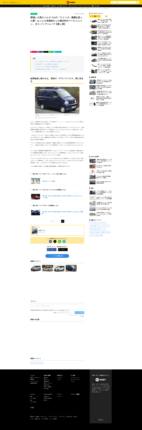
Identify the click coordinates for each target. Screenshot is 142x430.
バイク (103, 229)
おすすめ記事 (93, 226)
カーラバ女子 (93, 222)
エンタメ (66, 6)
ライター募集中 (44, 418)
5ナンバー (58, 121)
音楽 (31, 400)
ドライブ (59, 379)
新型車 (97, 232)
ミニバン (63, 121)
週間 (95, 16)
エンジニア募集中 (53, 418)
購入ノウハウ (47, 379)
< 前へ (52, 221)
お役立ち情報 (46, 6)
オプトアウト (62, 416)
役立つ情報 (46, 388)
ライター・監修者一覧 (35, 418)
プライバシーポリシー (53, 416)
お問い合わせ (69, 416)
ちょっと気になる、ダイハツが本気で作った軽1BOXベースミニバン (53, 61)
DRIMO (103, 232)
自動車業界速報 (33, 383)
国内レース (46, 400)
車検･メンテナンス (48, 383)
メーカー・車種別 (90, 6)
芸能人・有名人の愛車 (95, 229)
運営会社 (32, 416)
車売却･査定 (46, 385)
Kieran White (49, 117)
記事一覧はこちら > (43, 232)
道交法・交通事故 (47, 386)
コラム (91, 235)
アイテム (72, 381)
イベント (82, 6)
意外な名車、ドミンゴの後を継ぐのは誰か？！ (47, 64)
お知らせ (75, 416)
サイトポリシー (44, 416)
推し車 (37, 363)
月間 (106, 16)
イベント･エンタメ (34, 381)
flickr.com (40, 117)
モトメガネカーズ (102, 222)
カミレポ (59, 396)
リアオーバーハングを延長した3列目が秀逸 (47, 66)
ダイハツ (47, 8)
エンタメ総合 (33, 402)
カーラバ (107, 226)
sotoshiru (92, 232)
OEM (49, 135)
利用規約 (82, 316)
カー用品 (60, 6)
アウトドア (59, 377)
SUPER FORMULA (48, 398)
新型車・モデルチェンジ (35, 377)
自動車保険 (46, 381)
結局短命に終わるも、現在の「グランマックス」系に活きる (51, 69)
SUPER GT (46, 396)
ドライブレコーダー (75, 377)
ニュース (39, 6)
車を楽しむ (53, 6)
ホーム (33, 6)
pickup (32, 363)
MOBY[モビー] (33, 8)
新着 (42, 363)
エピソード (100, 226)
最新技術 (32, 379)
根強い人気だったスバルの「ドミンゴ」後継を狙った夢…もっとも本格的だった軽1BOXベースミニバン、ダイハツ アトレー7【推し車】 (81, 8)
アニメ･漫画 (33, 398)
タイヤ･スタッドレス (75, 379)
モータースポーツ (74, 6)
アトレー (51, 8)
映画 (31, 396)
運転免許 (46, 377)
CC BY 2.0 (54, 117)
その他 (97, 6)
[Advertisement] (57, 38)
